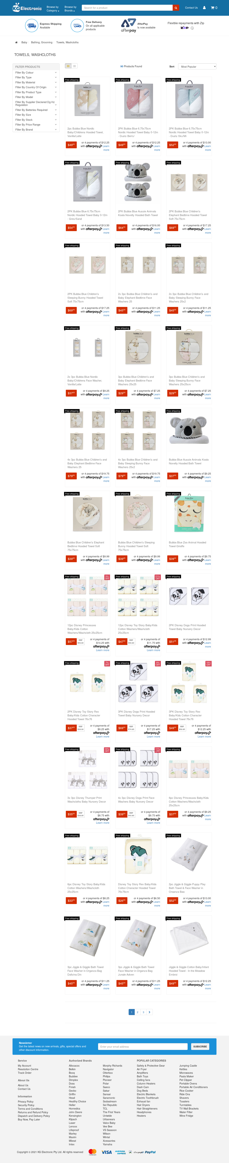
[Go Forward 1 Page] (149, 1012)
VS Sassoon (110, 1130)
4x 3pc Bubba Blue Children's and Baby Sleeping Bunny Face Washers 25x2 (137, 463)
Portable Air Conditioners (193, 1087)
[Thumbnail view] (68, 65)
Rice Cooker (186, 1090)
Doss (72, 1083)
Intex (71, 1144)
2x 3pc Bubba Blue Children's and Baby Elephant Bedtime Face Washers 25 (137, 297)
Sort (171, 66)
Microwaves (186, 1072)
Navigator (108, 1069)
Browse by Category (53, 8)
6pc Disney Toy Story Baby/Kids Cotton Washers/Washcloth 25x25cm (86, 887)
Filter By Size (23, 114)
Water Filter (186, 1112)
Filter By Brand (24, 129)
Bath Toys (142, 1076)
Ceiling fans (143, 1080)
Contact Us (191, 7)
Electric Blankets (146, 1094)
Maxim (72, 1137)
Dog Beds (142, 1090)
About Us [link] (23, 1085)
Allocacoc (74, 1065)
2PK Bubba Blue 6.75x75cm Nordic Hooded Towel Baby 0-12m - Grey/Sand (87, 215)
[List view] (74, 65)
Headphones (144, 1112)
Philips (106, 1076)
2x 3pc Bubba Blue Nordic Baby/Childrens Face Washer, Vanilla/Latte (84, 380)
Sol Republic (110, 1105)
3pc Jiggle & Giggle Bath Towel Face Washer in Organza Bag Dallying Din (85, 970)
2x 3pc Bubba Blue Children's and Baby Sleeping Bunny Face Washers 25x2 (188, 297)
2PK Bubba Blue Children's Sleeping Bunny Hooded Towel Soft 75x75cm (85, 297)
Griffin (72, 1094)
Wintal (106, 1137)
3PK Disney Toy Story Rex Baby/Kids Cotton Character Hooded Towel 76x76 (185, 715)
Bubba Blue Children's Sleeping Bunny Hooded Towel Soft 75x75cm (136, 546)
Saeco (106, 1087)
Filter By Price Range (27, 124)
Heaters (141, 1115)
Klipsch (73, 1119)
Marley (73, 1133)
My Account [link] (24, 1065)
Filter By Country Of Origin (30, 87)
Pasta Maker (186, 1076)
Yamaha (107, 1144)
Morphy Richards (112, 1065)
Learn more (106, 148)
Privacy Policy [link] (25, 1101)
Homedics (74, 1108)
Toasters (184, 1101)
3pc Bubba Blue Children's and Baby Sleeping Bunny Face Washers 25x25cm (187, 380)
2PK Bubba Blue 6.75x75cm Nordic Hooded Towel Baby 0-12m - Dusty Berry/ (138, 132)
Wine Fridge (186, 1115)
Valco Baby (109, 1123)
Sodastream (110, 1101)
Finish (72, 1087)
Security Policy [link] (26, 1105)
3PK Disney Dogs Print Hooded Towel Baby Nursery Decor (136, 713)
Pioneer (107, 1080)
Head (72, 1098)
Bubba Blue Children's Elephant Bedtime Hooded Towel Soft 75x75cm (85, 546)
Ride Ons (184, 1094)
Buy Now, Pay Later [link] (29, 1119)
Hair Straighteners (147, 1108)
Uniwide (107, 1115)
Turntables (185, 1105)
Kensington (75, 1115)
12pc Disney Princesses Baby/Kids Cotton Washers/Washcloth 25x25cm (84, 628)
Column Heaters (146, 1083)
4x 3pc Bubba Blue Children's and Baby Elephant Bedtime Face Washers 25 (87, 463)
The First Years (111, 1112)
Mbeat (72, 1140)
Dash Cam (143, 1087)
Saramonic (109, 1098)
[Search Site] (176, 8)
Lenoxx (73, 1126)
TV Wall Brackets (189, 1108)
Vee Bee (107, 1126)
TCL (105, 1108)
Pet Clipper (185, 1080)
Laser (72, 1123)
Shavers (184, 1098)
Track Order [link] (24, 1072)
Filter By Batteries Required (31, 109)
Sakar (106, 1090)
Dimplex (73, 1080)
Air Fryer (142, 1069)
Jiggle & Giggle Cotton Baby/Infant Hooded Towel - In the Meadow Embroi (189, 970)
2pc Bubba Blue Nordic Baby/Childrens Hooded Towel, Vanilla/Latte (85, 132)
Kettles (183, 1069)
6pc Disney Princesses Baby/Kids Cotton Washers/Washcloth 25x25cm (189, 801)
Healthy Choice (77, 1101)
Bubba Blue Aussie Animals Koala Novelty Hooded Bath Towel (189, 461)
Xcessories (109, 1140)
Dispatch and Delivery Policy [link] (34, 1116)
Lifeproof (74, 1130)
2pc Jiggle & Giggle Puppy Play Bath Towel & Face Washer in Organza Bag (187, 887)
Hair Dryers (143, 1105)
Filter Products (27, 66)
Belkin (72, 1069)
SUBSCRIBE (200, 1046)
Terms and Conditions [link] (30, 1108)
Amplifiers (142, 1072)
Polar (106, 1083)
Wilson (106, 1133)
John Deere (75, 1112)
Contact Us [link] (24, 1089)
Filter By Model (24, 97)
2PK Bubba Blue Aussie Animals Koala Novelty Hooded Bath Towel (138, 213)
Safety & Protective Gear (151, 1065)
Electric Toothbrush (148, 1098)
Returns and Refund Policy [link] (33, 1112)
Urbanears (109, 1119)
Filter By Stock (24, 119)
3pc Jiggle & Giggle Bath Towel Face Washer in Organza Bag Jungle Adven (136, 970)
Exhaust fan (143, 1101)
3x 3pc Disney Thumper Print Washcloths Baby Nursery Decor (86, 799)
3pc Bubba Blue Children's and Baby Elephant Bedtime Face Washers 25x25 (136, 380)
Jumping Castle (188, 1065)
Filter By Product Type (28, 92)
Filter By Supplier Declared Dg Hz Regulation (35, 103)
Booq (72, 1072)
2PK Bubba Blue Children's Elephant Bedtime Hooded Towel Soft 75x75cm (188, 215)
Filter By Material (25, 82)
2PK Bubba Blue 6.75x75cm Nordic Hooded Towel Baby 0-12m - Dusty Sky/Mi (189, 132)
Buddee (73, 1076)
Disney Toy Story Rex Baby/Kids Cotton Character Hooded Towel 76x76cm (137, 887)
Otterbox (108, 1072)
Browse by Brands (70, 8)
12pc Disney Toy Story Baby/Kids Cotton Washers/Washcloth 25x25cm (137, 628)
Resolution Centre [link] (28, 1069)
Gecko (72, 1090)
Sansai (107, 1094)
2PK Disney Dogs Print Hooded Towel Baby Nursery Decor (187, 627)
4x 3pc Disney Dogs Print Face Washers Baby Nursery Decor (136, 799)
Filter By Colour (24, 72)
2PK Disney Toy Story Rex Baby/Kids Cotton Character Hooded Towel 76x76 (83, 715)
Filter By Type (23, 77)
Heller (72, 1105)
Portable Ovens (188, 1083)
